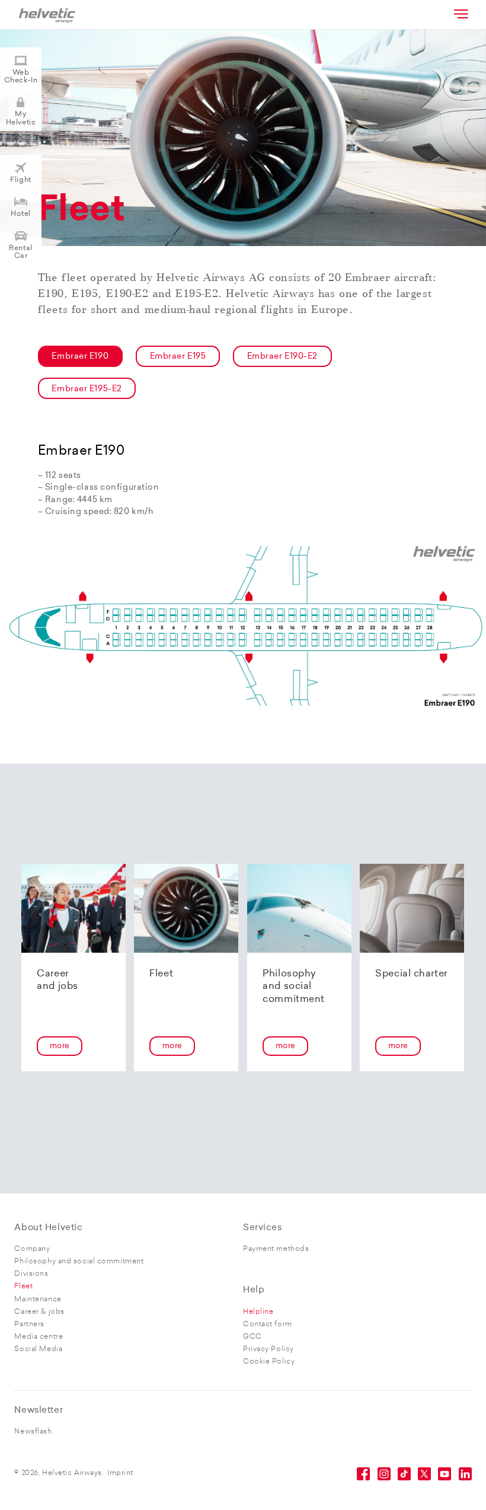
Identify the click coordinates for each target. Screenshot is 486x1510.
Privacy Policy (268, 1349)
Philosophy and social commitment (78, 1261)
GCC (252, 1336)
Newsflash (33, 1431)
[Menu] (460, 14)
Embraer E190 (80, 356)
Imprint (120, 1473)
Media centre (38, 1336)
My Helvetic (21, 118)
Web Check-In (20, 76)
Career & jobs (39, 1312)
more (60, 1046)
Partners (29, 1324)
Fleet (23, 1286)
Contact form (267, 1324)
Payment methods (276, 1249)
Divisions (31, 1274)
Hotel (21, 214)
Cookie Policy (269, 1361)
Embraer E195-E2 (87, 389)
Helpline (258, 1312)
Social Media (38, 1349)
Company (32, 1249)
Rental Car (20, 252)
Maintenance (37, 1299)
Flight (20, 180)
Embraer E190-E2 (282, 356)
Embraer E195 (178, 356)
